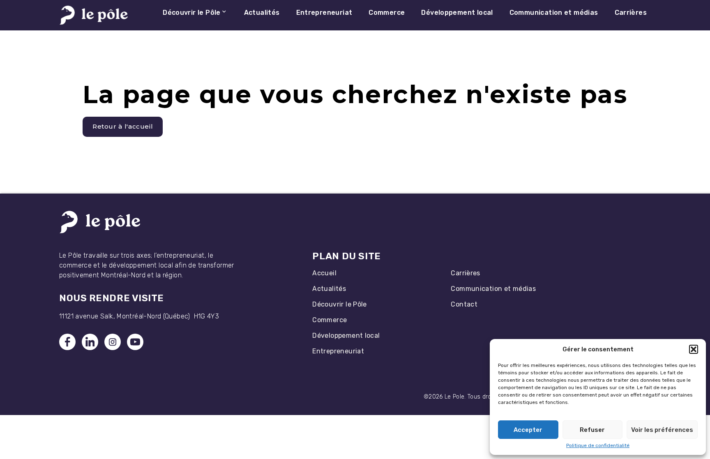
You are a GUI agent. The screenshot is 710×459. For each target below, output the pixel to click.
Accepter (528, 430)
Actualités (329, 289)
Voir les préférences (662, 430)
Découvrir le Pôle (339, 304)
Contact (464, 304)
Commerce (329, 320)
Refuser (592, 430)
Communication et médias (493, 289)
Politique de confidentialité (597, 445)
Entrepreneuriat (338, 351)
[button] (693, 349)
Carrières (465, 273)
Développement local (346, 335)
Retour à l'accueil (122, 126)
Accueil (324, 273)
